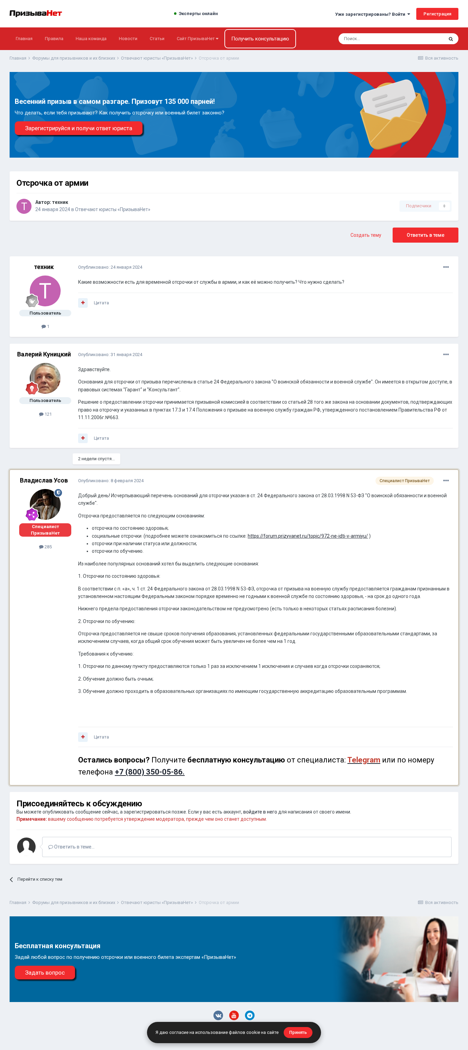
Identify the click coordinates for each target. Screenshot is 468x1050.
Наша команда (91, 38)
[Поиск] (450, 38)
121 (48, 414)
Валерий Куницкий (44, 354)
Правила (54, 38)
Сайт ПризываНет (196, 38)
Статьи (157, 38)
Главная (24, 38)
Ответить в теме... (74, 847)
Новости (128, 38)
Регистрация (437, 13)
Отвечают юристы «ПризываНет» (112, 209)
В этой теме (422, 38)
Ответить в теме (425, 235)
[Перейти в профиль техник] (24, 206)
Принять (298, 1032)
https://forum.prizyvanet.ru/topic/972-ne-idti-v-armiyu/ (308, 536)
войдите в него (260, 812)
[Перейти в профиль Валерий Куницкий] (45, 378)
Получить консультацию (260, 39)
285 (48, 546)
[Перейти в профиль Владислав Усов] (45, 504)
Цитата (101, 302)
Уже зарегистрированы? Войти (371, 14)
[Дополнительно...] (446, 267)
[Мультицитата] (83, 303)
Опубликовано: (110, 267)
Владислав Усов (44, 480)
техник (60, 202)
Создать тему (365, 235)
